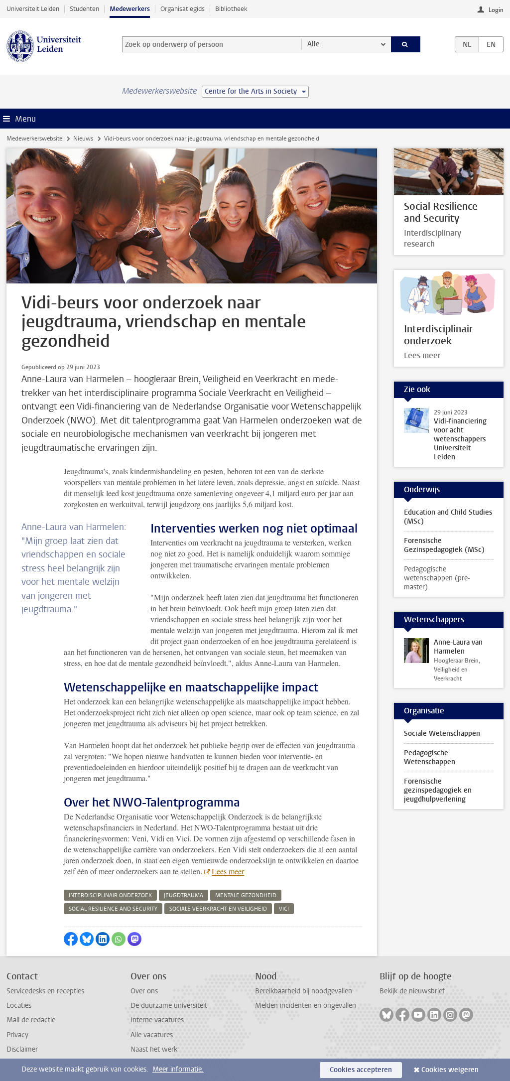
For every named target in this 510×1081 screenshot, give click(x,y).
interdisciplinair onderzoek (110, 895)
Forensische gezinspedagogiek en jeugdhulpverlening (438, 790)
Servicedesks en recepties (45, 991)
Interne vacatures (157, 1020)
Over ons (144, 991)
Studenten (84, 8)
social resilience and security (113, 909)
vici (284, 909)
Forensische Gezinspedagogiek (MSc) (444, 545)
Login (496, 10)
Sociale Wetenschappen (442, 733)
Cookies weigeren (450, 1070)
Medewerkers (130, 8)
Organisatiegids (182, 8)
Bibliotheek (231, 8)
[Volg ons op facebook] (402, 1015)
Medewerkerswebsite (34, 138)
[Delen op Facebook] (71, 939)
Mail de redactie (30, 1020)
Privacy (17, 1035)
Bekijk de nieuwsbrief (412, 991)
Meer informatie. (178, 1069)
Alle (313, 44)
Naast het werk (153, 1049)
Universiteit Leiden (32, 8)
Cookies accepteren (361, 1070)
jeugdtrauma (183, 895)
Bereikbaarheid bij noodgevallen (303, 991)
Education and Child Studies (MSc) (448, 517)
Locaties (18, 1005)
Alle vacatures (151, 1035)
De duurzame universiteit (168, 1005)
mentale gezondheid (245, 895)
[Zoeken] (406, 44)
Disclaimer (22, 1049)
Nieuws (83, 138)
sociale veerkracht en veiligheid (218, 909)
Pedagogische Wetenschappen (429, 757)
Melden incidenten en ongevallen (305, 1005)
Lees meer (228, 871)
